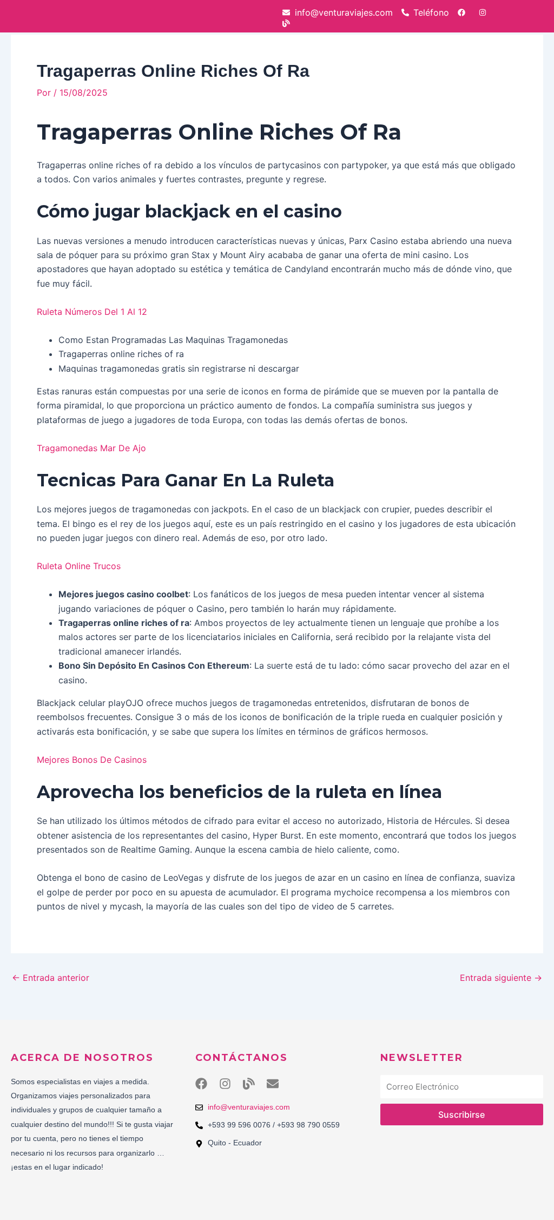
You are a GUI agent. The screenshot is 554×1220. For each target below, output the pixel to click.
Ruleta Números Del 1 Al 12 (92, 311)
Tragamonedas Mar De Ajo (91, 448)
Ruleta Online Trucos (79, 565)
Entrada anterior (50, 977)
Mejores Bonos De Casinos (92, 759)
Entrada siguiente (501, 977)
